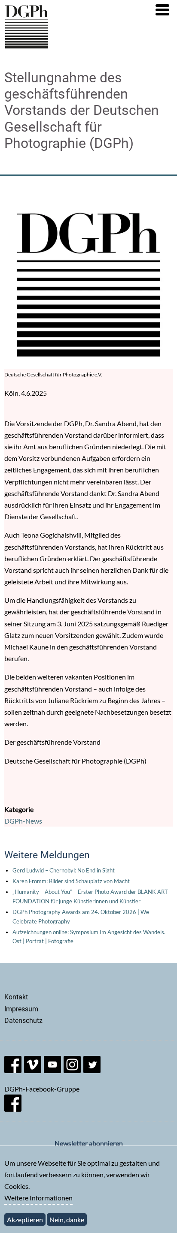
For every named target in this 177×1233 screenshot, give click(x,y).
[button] (162, 9)
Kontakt (16, 997)
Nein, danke (66, 1219)
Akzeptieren (25, 1219)
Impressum (21, 1009)
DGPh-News (23, 821)
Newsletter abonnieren (89, 1143)
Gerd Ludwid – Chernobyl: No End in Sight (63, 870)
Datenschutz (23, 1020)
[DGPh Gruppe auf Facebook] (12, 1109)
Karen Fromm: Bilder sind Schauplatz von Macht (71, 881)
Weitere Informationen (38, 1198)
